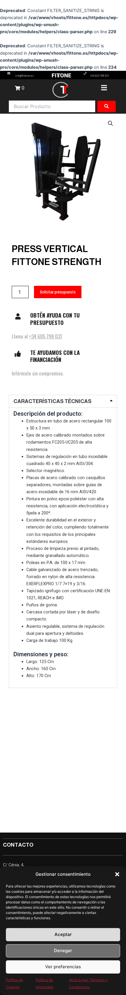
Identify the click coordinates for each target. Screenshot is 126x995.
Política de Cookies (14, 983)
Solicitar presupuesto (58, 292)
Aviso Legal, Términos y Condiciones (88, 983)
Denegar (63, 950)
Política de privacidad (44, 983)
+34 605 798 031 (99, 75)
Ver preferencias (63, 966)
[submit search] (106, 106)
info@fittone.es (24, 75)
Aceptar (63, 934)
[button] (117, 874)
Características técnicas (52, 401)
